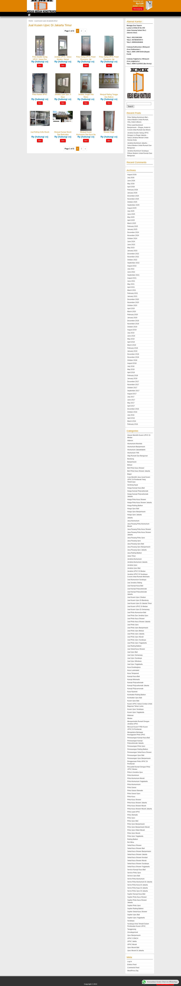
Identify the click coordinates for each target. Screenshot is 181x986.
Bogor (129, 474)
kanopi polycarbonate (135, 682)
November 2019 (133, 324)
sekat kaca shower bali (136, 848)
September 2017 (133, 391)
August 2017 (131, 394)
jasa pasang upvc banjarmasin (138, 547)
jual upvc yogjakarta (135, 664)
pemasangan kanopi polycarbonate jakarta (135, 742)
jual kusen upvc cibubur (136, 597)
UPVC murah (132, 944)
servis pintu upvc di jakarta (137, 891)
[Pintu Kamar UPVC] (39, 93)
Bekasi (129, 465)
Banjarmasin (131, 462)
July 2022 (130, 269)
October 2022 (132, 260)
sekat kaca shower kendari (137, 857)
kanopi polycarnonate (135, 689)
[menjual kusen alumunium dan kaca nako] (86, 130)
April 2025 (131, 220)
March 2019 (131, 345)
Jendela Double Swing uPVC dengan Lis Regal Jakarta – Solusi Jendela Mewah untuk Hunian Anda (138, 136)
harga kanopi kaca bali (136, 488)
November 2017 (133, 385)
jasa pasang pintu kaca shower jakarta (139, 533)
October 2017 (132, 388)
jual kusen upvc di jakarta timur (139, 603)
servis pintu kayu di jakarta (137, 888)
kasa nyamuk (132, 692)
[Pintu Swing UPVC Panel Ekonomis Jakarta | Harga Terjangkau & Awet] (109, 55)
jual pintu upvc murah (135, 637)
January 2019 (132, 351)
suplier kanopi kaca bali (136, 894)
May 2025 (130, 217)
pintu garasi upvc (133, 793)
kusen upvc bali (133, 701)
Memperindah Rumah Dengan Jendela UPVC (138, 723)
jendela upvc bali (133, 568)
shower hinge (109, 132)
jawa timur (131, 556)
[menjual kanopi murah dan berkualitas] (63, 122)
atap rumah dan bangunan (137, 456)
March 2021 (131, 290)
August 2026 (131, 174)
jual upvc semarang (134, 655)
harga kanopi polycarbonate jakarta (137, 495)
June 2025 (131, 214)
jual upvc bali (132, 652)
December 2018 (133, 354)
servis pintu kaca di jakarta (137, 885)
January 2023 (132, 251)
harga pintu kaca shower (136, 499)
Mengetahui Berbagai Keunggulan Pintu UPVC (136, 733)
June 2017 (131, 400)
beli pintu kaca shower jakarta (138, 471)
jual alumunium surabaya (136, 580)
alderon (130, 441)
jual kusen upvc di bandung (138, 600)
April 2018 (131, 372)
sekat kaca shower (134, 845)
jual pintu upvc (133, 625)
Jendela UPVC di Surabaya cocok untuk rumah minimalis (138, 575)
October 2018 (132, 360)
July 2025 (130, 211)
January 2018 (132, 378)
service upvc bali (133, 876)
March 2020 (131, 311)
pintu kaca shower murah (136, 806)
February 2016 (132, 424)
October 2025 (132, 202)
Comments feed (133, 968)
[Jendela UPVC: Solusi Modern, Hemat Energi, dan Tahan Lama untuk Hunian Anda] (62, 55)
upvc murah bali (133, 947)
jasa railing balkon (134, 553)
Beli (39, 65)
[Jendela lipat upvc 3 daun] (62, 93)
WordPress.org (132, 971)
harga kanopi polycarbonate (137, 491)
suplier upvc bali (133, 915)
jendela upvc (132, 565)
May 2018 (130, 369)
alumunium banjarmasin (136, 447)
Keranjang (138, 9)
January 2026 (132, 193)
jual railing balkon (134, 646)
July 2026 (130, 178)
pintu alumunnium (133, 784)
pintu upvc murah (133, 833)
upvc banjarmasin (134, 935)
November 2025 (133, 199)
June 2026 (131, 181)
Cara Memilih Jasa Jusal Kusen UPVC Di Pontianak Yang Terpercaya (138, 479)
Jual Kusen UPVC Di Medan (137, 606)
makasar (130, 715)
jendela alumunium (134, 559)
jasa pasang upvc (134, 541)
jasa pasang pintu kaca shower (139, 529)
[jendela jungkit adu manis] (86, 93)
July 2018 (130, 366)
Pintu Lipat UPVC (133, 812)
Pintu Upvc (131, 818)
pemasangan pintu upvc (136, 746)
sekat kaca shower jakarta (137, 854)
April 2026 (131, 187)
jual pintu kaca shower (136, 619)
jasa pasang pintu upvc (136, 538)
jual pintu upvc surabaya (136, 640)
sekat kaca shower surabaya (138, 864)
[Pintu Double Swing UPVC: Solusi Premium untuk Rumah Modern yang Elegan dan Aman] (39, 55)
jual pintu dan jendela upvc (137, 615)
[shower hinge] (109, 130)
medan (129, 718)
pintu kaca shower (134, 800)
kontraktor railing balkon (136, 695)
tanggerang (131, 929)
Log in (129, 961)
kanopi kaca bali (133, 676)
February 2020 (132, 315)
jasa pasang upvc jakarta (137, 550)
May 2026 (130, 184)
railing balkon (132, 839)
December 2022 (133, 254)
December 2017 (133, 381)
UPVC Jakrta (132, 941)
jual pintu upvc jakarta (135, 634)
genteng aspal (132, 485)
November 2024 (133, 235)
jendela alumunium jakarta (137, 562)
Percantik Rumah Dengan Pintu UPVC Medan (138, 768)
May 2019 (130, 339)
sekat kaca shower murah (137, 860)
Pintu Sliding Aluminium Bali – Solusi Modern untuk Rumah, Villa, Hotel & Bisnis (138, 119)
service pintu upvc (134, 873)
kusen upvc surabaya (135, 709)
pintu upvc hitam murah (136, 830)
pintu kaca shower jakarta (137, 803)
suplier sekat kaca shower (137, 912)
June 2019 (131, 336)
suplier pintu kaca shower (137, 897)
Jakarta (130, 518)
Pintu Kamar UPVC (39, 94)
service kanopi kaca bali (136, 870)
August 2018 (131, 363)
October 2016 (132, 412)
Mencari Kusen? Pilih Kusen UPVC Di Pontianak (137, 728)
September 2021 (133, 275)
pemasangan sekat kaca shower (139, 752)
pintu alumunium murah (136, 778)
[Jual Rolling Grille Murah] (40, 125)
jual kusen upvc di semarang (138, 609)
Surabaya (130, 921)
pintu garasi (131, 787)
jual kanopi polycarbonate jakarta (137, 593)
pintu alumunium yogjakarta (137, 781)
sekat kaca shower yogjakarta (138, 867)
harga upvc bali (133, 509)
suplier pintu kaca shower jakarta (137, 901)
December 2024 (133, 232)
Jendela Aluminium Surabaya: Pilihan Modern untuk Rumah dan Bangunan (139, 153)
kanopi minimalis (133, 679)
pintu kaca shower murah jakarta (139, 809)
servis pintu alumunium (135, 879)
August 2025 (131, 208)
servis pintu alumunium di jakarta (139, 882)
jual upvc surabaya (134, 658)
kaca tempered (133, 673)
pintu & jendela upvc (135, 772)
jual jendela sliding (134, 583)
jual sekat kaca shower (136, 649)
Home (31, 21)
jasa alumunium (133, 521)
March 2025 (131, 223)
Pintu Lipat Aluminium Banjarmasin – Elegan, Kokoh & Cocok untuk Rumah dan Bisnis (139, 127)
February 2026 (132, 190)
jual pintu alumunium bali (136, 612)
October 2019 (132, 327)
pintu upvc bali (132, 821)
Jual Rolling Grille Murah (39, 132)
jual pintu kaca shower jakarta (138, 622)
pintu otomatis (132, 815)
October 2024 (132, 238)
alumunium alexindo (134, 444)
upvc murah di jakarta (135, 950)
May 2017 (130, 403)
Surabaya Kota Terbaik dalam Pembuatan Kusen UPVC (138, 925)
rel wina (130, 842)
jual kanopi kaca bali (135, 586)
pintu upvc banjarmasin (136, 824)
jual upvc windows (134, 661)
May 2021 (130, 284)
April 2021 (131, 287)
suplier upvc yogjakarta (136, 918)
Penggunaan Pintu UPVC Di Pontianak (137, 762)
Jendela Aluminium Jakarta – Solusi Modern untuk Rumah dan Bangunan (139, 145)
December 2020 (133, 299)
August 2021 (131, 278)
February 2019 (132, 348)
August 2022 (131, 266)
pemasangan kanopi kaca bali (138, 738)
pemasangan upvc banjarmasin (139, 758)
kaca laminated (133, 670)
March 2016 (131, 421)
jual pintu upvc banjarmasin (137, 628)
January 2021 (132, 296)
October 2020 (132, 305)
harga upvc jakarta (134, 515)
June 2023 (131, 245)
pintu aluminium (133, 775)
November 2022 (133, 257)
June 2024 (131, 241)
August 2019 (131, 330)
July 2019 (130, 333)
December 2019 (133, 321)
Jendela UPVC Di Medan (136, 571)
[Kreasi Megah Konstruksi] (41, 12)
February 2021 (132, 293)
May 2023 (130, 248)
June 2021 (131, 281)
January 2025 (132, 229)
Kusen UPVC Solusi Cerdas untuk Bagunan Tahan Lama (139, 705)
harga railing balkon (135, 505)
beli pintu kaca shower (135, 468)
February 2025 (132, 226)
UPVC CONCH (132, 938)
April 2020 (131, 308)
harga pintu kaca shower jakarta (139, 502)
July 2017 (130, 397)
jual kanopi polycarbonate (137, 589)
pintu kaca (131, 797)
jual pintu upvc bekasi (135, 631)
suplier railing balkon (135, 909)
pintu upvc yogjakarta (135, 836)
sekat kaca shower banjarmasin (139, 851)
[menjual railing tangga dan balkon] (109, 88)
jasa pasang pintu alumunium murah (138, 525)
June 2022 (131, 272)
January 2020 (132, 318)
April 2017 (131, 406)
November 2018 (133, 357)
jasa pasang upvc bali (135, 544)
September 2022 (133, 263)
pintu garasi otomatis (135, 790)
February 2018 (132, 375)
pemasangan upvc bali (135, 755)
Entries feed (131, 964)
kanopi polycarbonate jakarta (138, 685)
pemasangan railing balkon (137, 749)
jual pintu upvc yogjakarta (137, 643)
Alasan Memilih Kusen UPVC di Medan (138, 436)
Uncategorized (132, 932)
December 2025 (133, 196)
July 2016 (130, 415)
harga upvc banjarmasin (136, 512)
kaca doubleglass (134, 667)
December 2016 (133, 409)
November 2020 (133, 302)
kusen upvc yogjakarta (135, 712)
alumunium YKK (133, 453)
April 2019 (131, 342)
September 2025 (133, 205)
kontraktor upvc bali (134, 698)
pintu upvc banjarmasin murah (138, 827)
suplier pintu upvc (134, 905)
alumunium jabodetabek (136, 450)
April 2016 (131, 418)
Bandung (130, 459)
